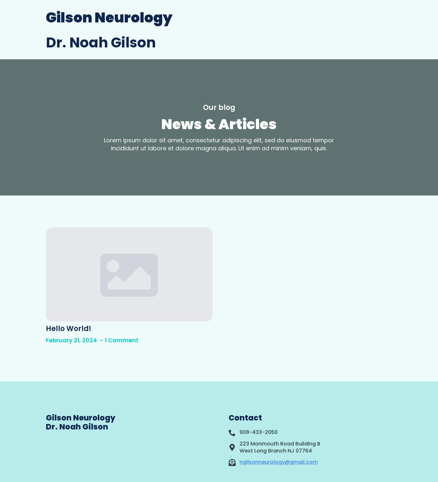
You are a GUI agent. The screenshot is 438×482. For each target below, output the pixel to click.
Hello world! (68, 329)
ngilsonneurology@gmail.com (279, 462)
